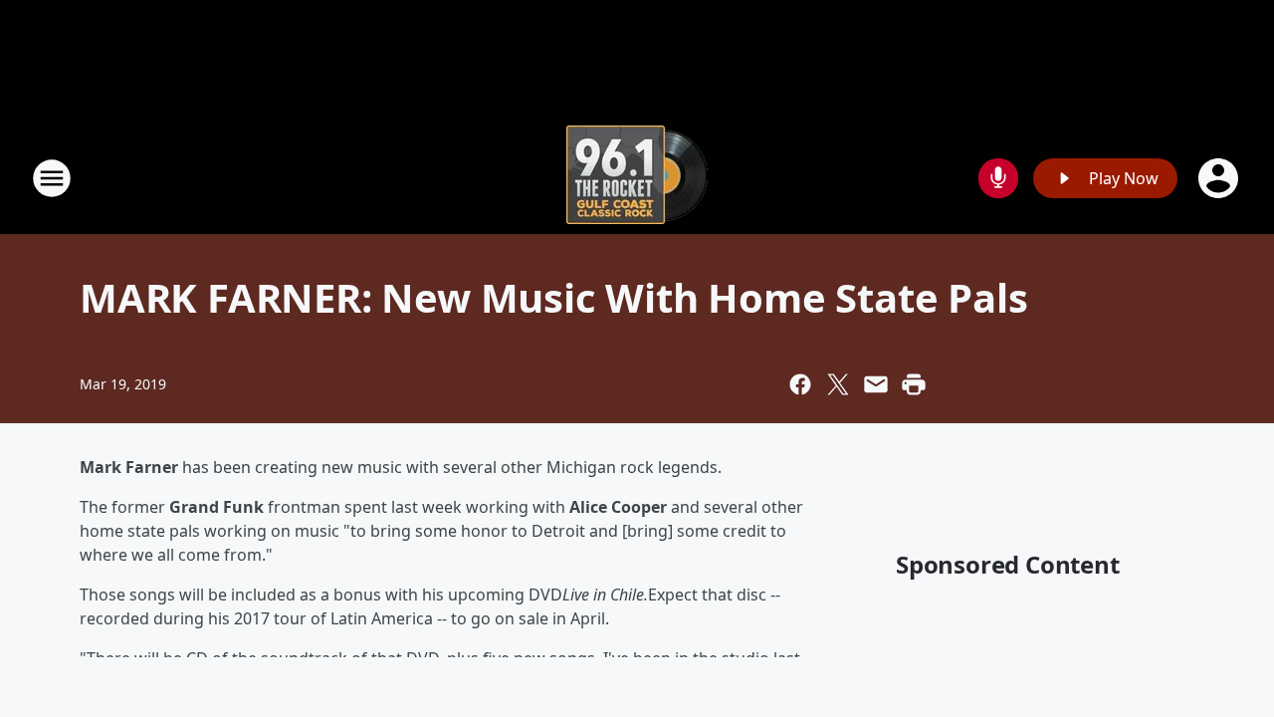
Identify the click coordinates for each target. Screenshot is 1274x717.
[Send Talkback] (998, 178)
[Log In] (1220, 178)
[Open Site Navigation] (52, 178)
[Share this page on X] (838, 384)
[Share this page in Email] (876, 384)
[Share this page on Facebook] (800, 384)
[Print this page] (914, 384)
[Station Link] (637, 177)
